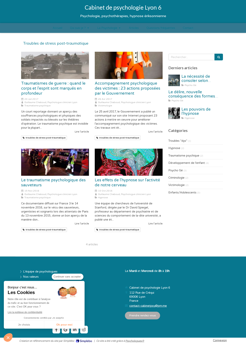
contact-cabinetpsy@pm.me (148, 305)
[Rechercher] (218, 57)
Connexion (220, 340)
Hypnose (174, 148)
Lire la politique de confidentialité (25, 312)
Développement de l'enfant (186, 163)
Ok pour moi (64, 324)
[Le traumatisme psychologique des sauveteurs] (55, 162)
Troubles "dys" (177, 140)
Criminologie (176, 177)
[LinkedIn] (75, 329)
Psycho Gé (175, 170)
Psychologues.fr (134, 340)
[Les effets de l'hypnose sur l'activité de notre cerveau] (129, 162)
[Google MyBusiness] (65, 329)
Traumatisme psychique (183, 155)
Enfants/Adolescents (182, 192)
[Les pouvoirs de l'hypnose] (174, 113)
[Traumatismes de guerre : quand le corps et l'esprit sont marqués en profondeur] (55, 65)
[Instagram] (84, 329)
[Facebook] (56, 329)
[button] (8, 337)
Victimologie (176, 185)
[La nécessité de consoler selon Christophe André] (174, 80)
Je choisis (24, 324)
